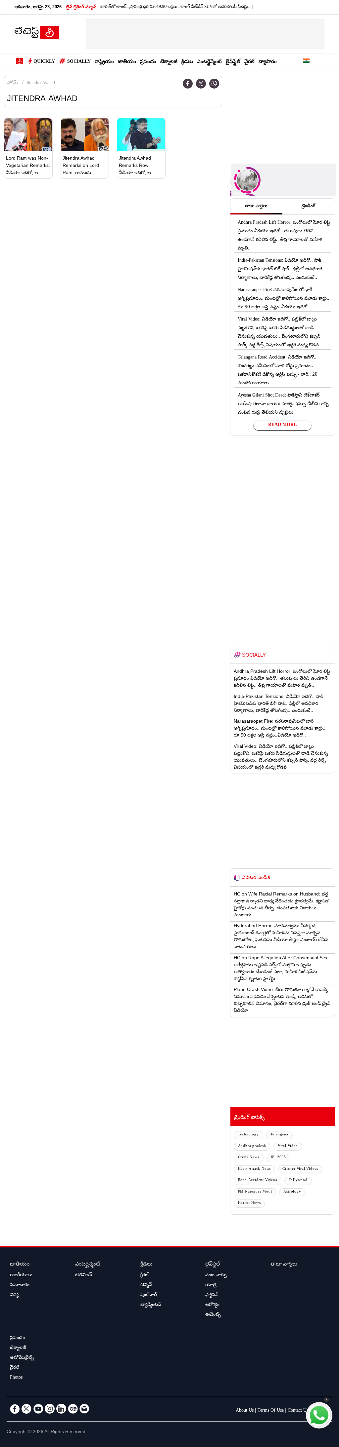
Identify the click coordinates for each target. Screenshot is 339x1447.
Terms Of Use (271, 1411)
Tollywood (298, 1180)
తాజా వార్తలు (283, 1265)
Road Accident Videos (257, 1180)
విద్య (14, 1295)
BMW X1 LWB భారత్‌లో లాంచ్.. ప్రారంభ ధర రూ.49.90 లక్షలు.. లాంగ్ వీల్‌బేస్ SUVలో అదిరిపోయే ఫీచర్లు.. (147, 7)
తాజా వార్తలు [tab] (256, 206)
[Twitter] (201, 84)
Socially (79, 62)
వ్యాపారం (268, 62)
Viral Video (288, 1146)
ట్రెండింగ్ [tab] (308, 206)
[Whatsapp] (214, 84)
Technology (248, 1135)
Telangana (279, 1135)
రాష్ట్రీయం (104, 62)
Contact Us (298, 1411)
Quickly (44, 62)
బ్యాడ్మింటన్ (150, 1305)
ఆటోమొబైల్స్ (22, 1358)
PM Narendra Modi (255, 1192)
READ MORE (282, 425)
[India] (306, 61)
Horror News (249, 1203)
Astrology (292, 1192)
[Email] (84, 1409)
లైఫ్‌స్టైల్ (233, 62)
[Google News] (73, 1409)
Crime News (248, 1158)
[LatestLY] (37, 34)
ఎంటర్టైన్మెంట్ (209, 62)
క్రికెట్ (144, 1275)
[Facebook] (188, 84)
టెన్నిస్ (146, 1285)
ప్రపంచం (148, 62)
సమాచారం (19, 1285)
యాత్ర (211, 1285)
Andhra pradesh (252, 1146)
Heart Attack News (254, 1169)
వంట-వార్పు (216, 1275)
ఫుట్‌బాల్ (148, 1295)
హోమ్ (12, 83)
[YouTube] (38, 1409)
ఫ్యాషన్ (211, 1295)
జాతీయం (127, 62)
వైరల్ (249, 62)
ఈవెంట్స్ (213, 1315)
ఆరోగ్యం (212, 1305)
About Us (245, 1411)
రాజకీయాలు (21, 1275)
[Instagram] (50, 1409)
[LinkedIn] (61, 1409)
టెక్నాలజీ (168, 62)
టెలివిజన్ (83, 1275)
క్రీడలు (187, 62)
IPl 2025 (278, 1158)
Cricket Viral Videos (300, 1169)
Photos (16, 1378)
